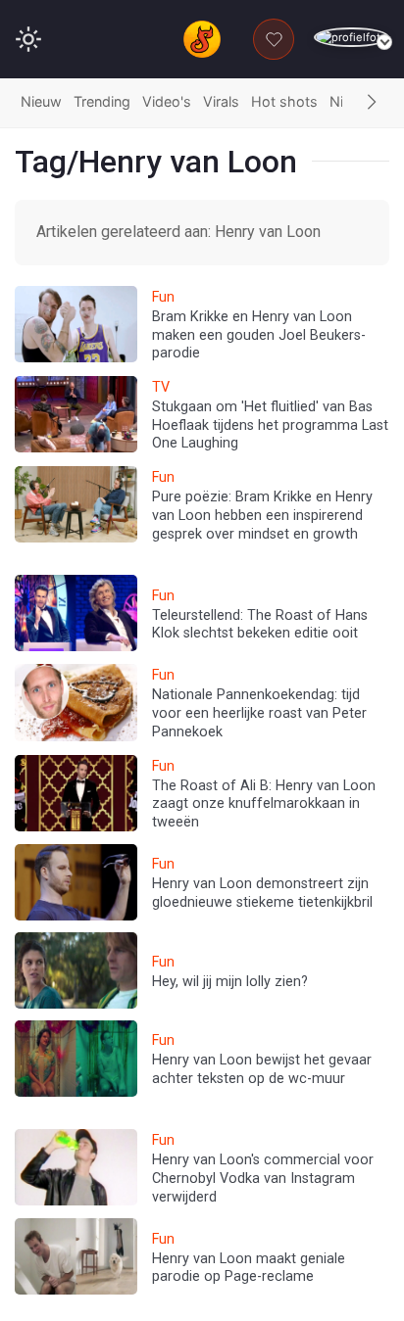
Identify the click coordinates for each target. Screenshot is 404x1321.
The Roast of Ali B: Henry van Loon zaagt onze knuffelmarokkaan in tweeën (264, 804)
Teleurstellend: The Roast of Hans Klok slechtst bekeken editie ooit (260, 624)
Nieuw (41, 101)
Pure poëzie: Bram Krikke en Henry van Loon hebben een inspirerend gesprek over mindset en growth (262, 515)
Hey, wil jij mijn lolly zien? (230, 981)
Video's (166, 101)
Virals (221, 101)
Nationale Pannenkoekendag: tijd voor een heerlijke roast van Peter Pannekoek (259, 712)
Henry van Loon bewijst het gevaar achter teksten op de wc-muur (262, 1069)
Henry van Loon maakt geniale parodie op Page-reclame (248, 1268)
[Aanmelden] (351, 38)
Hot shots (284, 101)
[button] (371, 102)
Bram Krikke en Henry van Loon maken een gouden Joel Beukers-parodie (259, 334)
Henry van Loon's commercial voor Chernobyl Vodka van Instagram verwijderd (263, 1178)
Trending (102, 101)
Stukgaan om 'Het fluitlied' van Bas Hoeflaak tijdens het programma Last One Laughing (270, 425)
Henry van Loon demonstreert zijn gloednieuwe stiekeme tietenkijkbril (262, 893)
